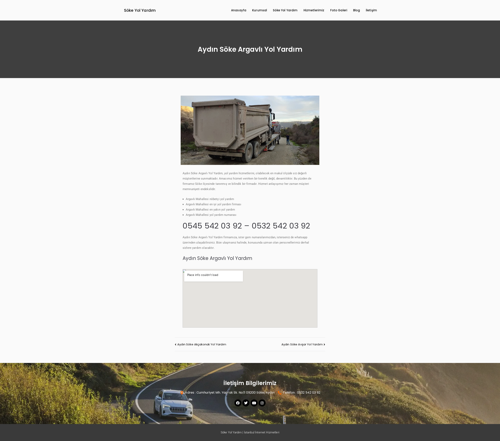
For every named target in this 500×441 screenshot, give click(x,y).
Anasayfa (238, 10)
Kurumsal (259, 10)
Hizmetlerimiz (314, 10)
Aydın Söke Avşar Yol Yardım (302, 344)
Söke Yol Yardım (140, 10)
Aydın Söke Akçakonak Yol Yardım (201, 344)
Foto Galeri (338, 10)
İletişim (371, 10)
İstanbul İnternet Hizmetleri (261, 432)
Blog (356, 10)
